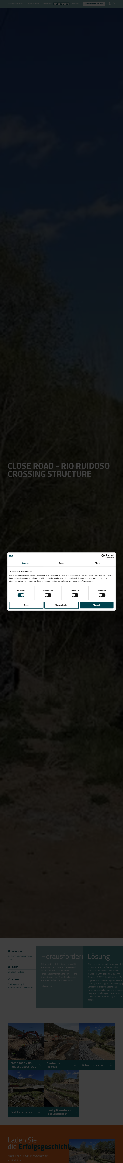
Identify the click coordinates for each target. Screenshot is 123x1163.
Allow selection (61, 605)
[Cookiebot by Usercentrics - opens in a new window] (103, 556)
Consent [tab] (25, 563)
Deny (26, 605)
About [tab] (97, 563)
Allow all (96, 605)
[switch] (48, 595)
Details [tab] (62, 563)
